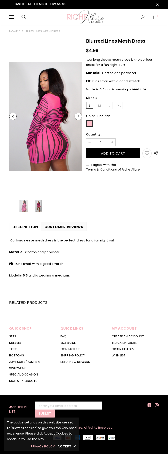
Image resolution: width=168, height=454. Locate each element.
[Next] (78, 116)
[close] (157, 4)
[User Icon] (143, 17)
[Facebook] (148, 405)
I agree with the (103, 165)
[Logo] (84, 16)
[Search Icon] (24, 17)
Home (13, 31)
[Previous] (13, 116)
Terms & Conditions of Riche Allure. (113, 169)
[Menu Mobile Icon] (11, 17)
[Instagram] (156, 405)
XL (119, 106)
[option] (45, 116)
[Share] (155, 153)
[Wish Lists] (147, 153)
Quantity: (94, 134)
